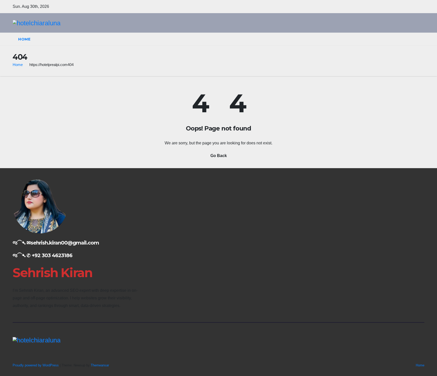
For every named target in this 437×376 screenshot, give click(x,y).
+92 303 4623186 (52, 255)
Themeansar (100, 365)
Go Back (218, 155)
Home (24, 39)
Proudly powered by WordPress (36, 365)
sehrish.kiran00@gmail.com (65, 243)
